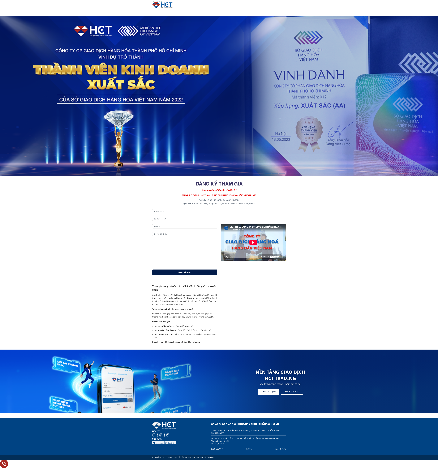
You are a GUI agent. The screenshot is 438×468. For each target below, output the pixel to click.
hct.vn (249, 448)
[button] (268, 173)
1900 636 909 (157, 1)
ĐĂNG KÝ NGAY (184, 272)
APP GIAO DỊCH (268, 391)
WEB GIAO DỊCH (292, 391)
